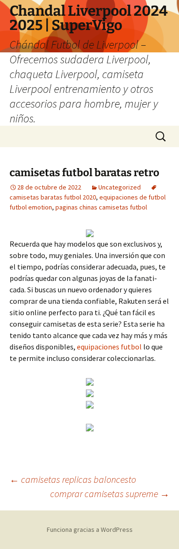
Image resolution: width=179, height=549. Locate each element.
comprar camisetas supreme (109, 493)
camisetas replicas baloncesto (73, 479)
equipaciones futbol (109, 346)
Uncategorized (119, 187)
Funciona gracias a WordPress (90, 529)
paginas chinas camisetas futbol (101, 207)
